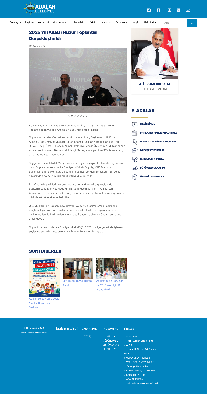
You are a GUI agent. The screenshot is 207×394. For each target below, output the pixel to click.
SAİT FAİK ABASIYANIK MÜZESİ (142, 383)
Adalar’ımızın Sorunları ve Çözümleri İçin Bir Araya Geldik (110, 285)
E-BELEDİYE (110, 349)
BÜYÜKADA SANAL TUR (153, 167)
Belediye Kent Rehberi (138, 366)
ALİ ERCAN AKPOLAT (154, 84)
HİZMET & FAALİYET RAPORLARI (158, 141)
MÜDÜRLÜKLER (110, 340)
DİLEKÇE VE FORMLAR (152, 150)
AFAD (129, 345)
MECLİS (111, 336)
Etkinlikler (79, 22)
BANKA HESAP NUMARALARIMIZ (158, 132)
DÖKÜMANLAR (111, 344)
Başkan (29, 22)
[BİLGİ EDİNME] (134, 127)
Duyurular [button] (122, 22)
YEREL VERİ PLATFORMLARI (140, 362)
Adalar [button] (93, 22)
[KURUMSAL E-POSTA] (134, 162)
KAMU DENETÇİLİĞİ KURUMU (141, 370)
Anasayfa (15, 22)
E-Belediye (150, 22)
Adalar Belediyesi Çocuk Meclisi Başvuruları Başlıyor (44, 303)
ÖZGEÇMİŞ (90, 336)
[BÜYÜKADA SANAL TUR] (134, 171)
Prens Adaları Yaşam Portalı (140, 340)
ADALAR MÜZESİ (134, 379)
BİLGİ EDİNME (147, 123)
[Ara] (192, 23)
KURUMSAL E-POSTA (152, 159)
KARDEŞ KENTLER (135, 375)
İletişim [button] (136, 22)
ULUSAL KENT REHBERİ (138, 357)
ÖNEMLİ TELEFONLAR (152, 176)
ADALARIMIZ (132, 336)
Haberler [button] (106, 22)
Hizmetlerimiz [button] (61, 22)
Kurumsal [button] (43, 22)
